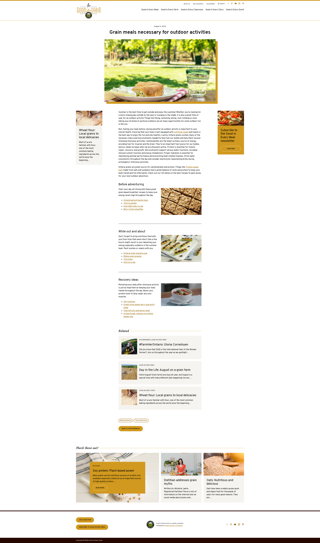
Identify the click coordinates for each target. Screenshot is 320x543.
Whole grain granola (132, 256)
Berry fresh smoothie (133, 209)
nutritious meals (181, 132)
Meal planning (125, 420)
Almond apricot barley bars (136, 200)
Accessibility (210, 4)
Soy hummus (129, 302)
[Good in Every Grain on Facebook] (232, 3)
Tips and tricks (141, 420)
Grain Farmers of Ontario (174, 526)
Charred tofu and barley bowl (137, 311)
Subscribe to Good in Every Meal (92, 527)
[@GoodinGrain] (228, 3)
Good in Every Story (215, 9)
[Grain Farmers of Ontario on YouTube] (235, 3)
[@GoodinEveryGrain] (239, 3)
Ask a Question (198, 4)
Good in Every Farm (169, 9)
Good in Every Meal (149, 9)
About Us (187, 4)
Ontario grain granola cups (135, 253)
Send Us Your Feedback (131, 429)
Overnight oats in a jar (133, 206)
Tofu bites (128, 259)
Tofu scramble (130, 203)
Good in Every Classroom (192, 9)
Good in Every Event (235, 9)
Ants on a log (129, 262)
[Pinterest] (243, 3)
